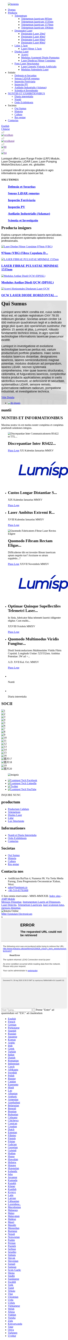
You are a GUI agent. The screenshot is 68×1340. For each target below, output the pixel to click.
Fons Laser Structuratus (27, 63)
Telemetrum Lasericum (30, 905)
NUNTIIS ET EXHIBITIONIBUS (26, 93)
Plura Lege (13, 450)
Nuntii (18, 99)
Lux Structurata (16, 821)
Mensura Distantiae (11, 902)
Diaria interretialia (24, 96)
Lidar (11, 818)
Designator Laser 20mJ (33, 33)
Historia (19, 111)
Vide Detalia (7, 397)
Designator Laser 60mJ (33, 39)
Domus (12, 9)
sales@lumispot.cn (17, 887)
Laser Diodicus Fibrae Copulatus (38, 60)
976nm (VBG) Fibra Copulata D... (24, 253)
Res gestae (20, 117)
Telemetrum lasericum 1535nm (37, 21)
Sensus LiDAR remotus (27, 78)
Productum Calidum (18, 809)
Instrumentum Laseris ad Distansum (41, 902)
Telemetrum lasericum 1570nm (37, 24)
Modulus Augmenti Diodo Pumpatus (40, 57)
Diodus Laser (22, 51)
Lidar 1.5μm (21, 45)
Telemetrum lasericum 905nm (36, 18)
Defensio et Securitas (25, 75)
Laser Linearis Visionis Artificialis (38, 66)
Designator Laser (23, 30)
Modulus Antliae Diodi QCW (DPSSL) (27, 282)
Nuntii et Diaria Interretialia (22, 835)
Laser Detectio (9, 905)
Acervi (24, 54)
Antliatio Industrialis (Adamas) (31, 87)
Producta (12, 12)
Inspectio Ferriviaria (25, 81)
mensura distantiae (10, 908)
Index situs (55, 896)
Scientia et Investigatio (26, 90)
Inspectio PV (21, 84)
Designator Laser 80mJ (33, 42)
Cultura (18, 114)
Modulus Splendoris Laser (35, 69)
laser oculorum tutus (53, 905)
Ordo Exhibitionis (24, 102)
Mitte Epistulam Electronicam (16, 913)
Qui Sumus (20, 108)
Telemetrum (21, 15)
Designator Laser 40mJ (33, 36)
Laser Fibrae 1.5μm (31, 48)
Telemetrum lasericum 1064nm (37, 27)
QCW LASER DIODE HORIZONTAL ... (29, 295)
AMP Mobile (8, 899)
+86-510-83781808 (18, 890)
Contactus (13, 120)
